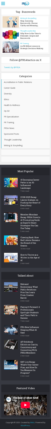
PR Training (24, 43)
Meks (32, 422)
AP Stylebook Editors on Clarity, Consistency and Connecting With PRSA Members (29, 347)
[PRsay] (25, 3)
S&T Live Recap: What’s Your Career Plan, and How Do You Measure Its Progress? (29, 367)
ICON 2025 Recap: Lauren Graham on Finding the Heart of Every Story (30, 201)
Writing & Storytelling (28, 18)
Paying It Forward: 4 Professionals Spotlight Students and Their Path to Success (30, 312)
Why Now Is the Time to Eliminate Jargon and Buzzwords (30, 35)
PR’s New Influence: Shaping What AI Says (29, 330)
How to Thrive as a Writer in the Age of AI (30, 258)
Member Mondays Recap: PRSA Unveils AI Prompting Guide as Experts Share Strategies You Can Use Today (30, 221)
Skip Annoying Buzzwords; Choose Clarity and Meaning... (29, 23)
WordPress (25, 425)
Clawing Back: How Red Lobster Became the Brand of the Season (30, 241)
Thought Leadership (28, 31)
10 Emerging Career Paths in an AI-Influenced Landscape (29, 183)
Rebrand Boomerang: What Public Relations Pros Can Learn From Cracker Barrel (29, 291)
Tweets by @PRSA (12, 67)
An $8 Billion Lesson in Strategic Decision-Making (31, 47)
